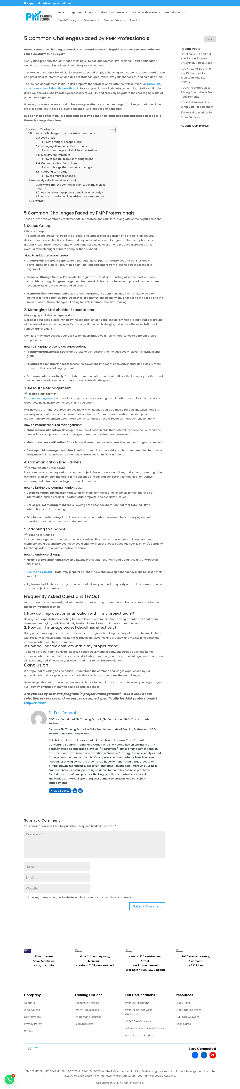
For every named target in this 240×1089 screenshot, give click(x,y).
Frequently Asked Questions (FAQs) (53, 180)
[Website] (80, 790)
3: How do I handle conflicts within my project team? (71, 196)
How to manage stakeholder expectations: (71, 150)
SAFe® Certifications (138, 1021)
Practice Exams (113, 20)
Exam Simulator (174, 12)
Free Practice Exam (188, 1010)
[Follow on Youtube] (212, 1055)
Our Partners (32, 1017)
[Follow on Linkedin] (204, 1055)
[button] (9, 1079)
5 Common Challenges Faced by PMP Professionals (63, 133)
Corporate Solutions (81, 12)
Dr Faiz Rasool (62, 712)
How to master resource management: (69, 159)
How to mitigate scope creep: (63, 142)
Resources (90, 20)
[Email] (74, 790)
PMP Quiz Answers (187, 1017)
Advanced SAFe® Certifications (145, 1028)
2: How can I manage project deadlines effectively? (70, 192)
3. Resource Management (54, 154)
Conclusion (38, 200)
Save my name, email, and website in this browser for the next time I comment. (80, 897)
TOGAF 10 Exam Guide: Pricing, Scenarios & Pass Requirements (197, 92)
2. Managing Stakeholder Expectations (62, 146)
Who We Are (32, 1010)
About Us (30, 1003)
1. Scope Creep (46, 137)
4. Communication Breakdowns (58, 163)
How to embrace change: (60, 176)
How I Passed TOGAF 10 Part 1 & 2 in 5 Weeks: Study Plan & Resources (196, 58)
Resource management (39, 398)
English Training (66, 20)
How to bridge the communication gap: (69, 167)
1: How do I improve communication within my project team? (71, 186)
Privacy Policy (33, 1024)
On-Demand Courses (144, 12)
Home (60, 12)
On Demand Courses (88, 1017)
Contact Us (31, 1031)
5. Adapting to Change (52, 171)
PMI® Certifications (137, 1003)
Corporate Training (87, 1003)
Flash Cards (183, 1024)
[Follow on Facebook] (195, 1055)
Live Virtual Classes (112, 12)
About (133, 20)
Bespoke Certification (139, 1035)
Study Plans (183, 1003)
